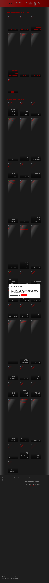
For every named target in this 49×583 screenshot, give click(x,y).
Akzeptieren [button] (23, 295)
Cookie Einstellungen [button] (15, 295)
